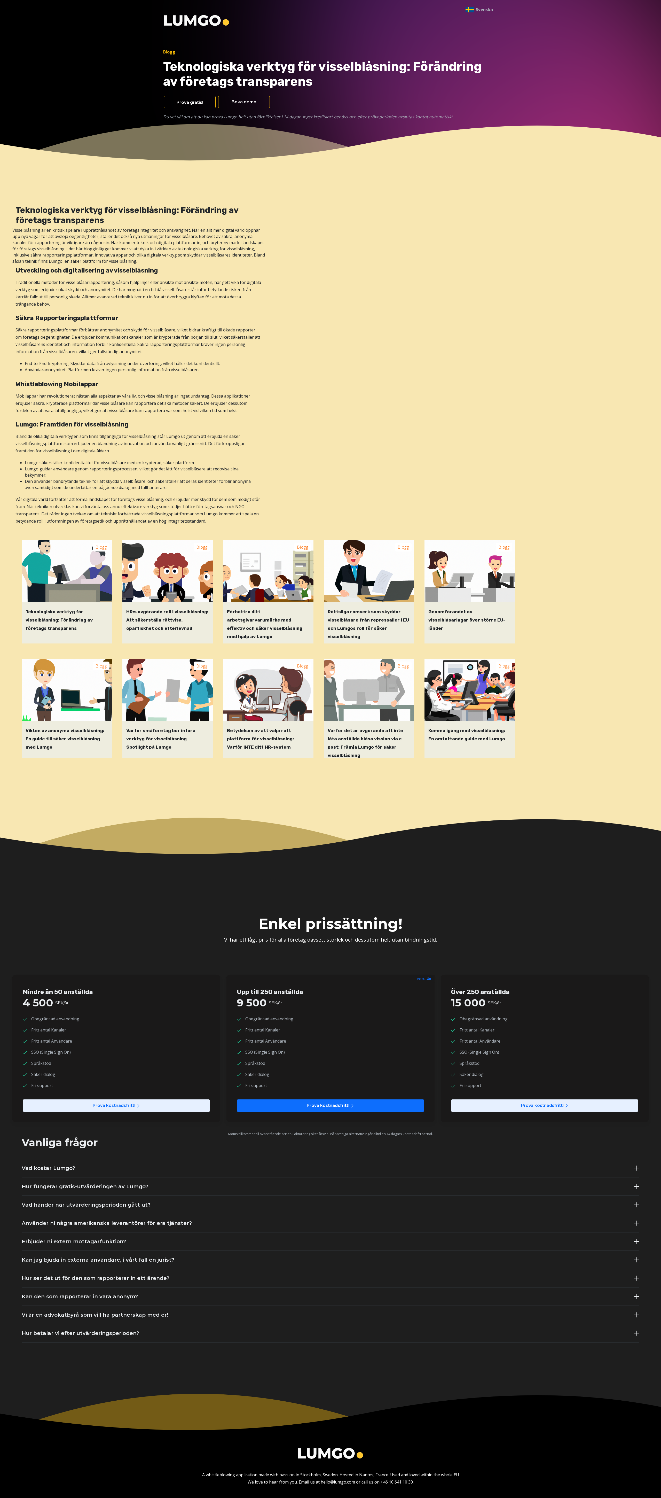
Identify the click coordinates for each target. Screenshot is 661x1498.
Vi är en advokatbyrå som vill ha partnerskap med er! (95, 1315)
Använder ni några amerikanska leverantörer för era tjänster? (107, 1223)
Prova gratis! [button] (190, 102)
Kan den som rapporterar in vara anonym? (80, 1296)
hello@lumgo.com (338, 1482)
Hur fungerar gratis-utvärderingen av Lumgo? (85, 1186)
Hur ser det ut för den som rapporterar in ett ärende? (95, 1278)
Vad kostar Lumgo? (48, 1168)
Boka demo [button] (244, 101)
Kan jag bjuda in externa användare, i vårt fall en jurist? (98, 1260)
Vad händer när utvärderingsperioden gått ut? (86, 1205)
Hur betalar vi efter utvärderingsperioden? (80, 1333)
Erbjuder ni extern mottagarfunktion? (74, 1241)
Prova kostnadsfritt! (114, 1105)
